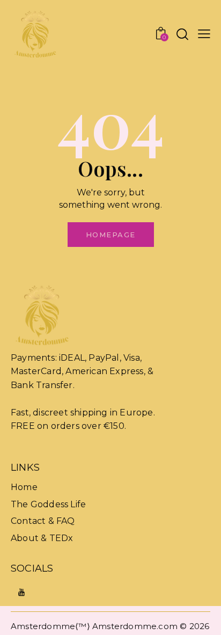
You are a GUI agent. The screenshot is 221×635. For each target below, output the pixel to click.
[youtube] (22, 592)
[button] (204, 34)
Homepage (111, 234)
